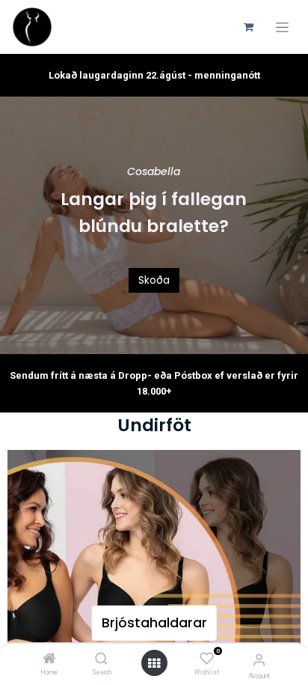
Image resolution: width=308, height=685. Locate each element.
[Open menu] (154, 663)
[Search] (101, 660)
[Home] (49, 660)
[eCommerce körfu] (248, 26)
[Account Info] (259, 660)
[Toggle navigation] (282, 27)
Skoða (154, 280)
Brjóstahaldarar (154, 623)
